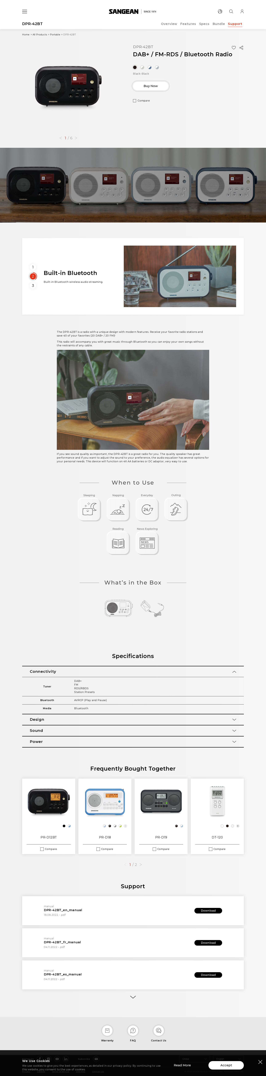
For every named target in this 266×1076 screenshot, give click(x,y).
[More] (133, 997)
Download (208, 910)
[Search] (231, 11)
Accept (226, 1065)
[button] (61, 138)
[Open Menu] (24, 11)
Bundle (219, 24)
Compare (144, 100)
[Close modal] (260, 1062)
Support (235, 24)
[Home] (133, 11)
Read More (182, 1065)
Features (188, 24)
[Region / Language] (220, 11)
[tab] (133, 671)
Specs (204, 24)
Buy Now (151, 86)
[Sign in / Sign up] (242, 11)
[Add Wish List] (233, 47)
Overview (169, 24)
